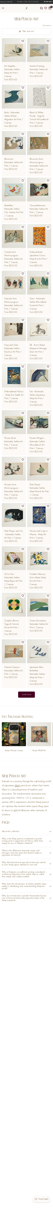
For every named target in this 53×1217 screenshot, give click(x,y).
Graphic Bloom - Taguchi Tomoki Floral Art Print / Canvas (12, 625)
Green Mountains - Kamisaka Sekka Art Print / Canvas (39, 624)
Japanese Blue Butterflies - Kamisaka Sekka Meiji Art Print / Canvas (37, 674)
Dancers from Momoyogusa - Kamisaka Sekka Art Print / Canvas (13, 303)
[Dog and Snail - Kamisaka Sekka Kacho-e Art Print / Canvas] (14, 329)
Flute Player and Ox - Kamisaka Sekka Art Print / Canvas (13, 534)
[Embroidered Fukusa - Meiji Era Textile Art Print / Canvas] (14, 375)
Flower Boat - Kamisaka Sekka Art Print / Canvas (13, 441)
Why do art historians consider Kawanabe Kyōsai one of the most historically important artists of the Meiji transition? (24, 898)
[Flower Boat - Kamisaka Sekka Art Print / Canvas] (14, 422)
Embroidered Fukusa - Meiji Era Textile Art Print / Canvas (13, 395)
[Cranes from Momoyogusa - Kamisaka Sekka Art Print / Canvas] (14, 236)
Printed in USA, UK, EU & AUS (22, 2)
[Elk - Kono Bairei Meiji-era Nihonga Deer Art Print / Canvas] (39, 329)
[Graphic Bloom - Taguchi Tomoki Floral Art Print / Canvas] (14, 605)
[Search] (41, 8)
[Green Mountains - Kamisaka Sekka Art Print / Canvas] (39, 605)
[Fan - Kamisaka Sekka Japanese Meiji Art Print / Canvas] (39, 375)
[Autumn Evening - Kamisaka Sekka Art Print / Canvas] (39, 50)
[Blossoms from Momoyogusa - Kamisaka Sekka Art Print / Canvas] (39, 143)
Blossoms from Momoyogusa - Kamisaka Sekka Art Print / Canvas (39, 164)
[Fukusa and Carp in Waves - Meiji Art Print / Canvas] (39, 515)
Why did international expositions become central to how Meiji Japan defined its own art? (23, 863)
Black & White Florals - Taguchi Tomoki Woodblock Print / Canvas (39, 117)
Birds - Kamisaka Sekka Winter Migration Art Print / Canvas (13, 117)
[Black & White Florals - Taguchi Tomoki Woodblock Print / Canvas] (39, 96)
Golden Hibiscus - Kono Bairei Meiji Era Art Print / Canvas (38, 579)
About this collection (10, 831)
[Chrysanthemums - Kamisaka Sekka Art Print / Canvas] (39, 189)
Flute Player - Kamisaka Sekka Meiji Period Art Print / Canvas (39, 489)
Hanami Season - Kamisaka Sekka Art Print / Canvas (13, 670)
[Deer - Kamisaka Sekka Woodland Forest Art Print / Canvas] (39, 282)
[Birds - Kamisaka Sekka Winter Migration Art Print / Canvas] (14, 96)
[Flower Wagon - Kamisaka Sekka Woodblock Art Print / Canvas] (39, 422)
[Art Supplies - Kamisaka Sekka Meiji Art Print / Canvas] (14, 50)
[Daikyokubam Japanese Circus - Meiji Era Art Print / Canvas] (39, 236)
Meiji (17, 785)
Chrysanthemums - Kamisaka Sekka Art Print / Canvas (39, 209)
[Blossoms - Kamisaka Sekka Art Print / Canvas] (14, 143)
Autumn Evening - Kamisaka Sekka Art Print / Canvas (39, 69)
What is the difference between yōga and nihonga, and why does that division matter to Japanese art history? (22, 852)
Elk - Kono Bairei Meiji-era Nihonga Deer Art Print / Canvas (38, 350)
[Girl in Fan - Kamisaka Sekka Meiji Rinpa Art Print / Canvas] (14, 558)
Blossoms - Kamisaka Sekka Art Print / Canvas (13, 162)
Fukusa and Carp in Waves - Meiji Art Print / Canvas (39, 534)
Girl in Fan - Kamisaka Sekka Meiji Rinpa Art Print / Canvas (13, 579)
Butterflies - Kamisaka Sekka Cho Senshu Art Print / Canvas (13, 210)
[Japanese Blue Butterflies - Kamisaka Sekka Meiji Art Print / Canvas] (39, 651)
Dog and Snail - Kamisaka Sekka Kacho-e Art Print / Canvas (13, 350)
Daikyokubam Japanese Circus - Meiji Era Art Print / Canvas (39, 257)
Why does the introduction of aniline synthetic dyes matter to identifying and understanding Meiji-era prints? (24, 886)
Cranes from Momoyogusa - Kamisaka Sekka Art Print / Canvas (13, 257)
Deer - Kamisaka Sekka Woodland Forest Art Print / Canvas (38, 303)
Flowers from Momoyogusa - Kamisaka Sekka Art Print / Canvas (13, 489)
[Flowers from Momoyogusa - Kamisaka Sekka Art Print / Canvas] (14, 468)
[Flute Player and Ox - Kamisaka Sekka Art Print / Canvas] (14, 515)
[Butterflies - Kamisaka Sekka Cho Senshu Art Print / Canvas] (14, 189)
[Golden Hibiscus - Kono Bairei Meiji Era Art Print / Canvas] (39, 558)
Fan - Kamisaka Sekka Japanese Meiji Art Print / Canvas (37, 396)
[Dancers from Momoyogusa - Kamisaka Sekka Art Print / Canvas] (14, 282)
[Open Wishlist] (46, 8)
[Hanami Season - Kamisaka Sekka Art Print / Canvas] (14, 651)
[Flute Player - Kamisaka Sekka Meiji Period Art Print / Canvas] (39, 468)
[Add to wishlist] (22, 41)
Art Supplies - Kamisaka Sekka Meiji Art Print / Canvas (11, 71)
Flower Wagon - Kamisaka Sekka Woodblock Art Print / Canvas (37, 443)
